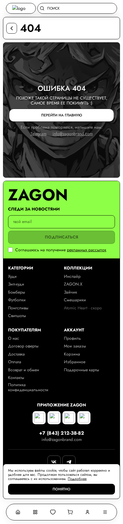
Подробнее (77, 479)
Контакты (16, 377)
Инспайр (72, 276)
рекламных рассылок (86, 249)
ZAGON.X (73, 284)
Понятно (61, 489)
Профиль (72, 338)
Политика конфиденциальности (28, 387)
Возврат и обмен (23, 369)
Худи (12, 276)
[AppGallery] (83, 417)
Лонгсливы (18, 308)
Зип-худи (16, 284)
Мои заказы (75, 346)
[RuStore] (69, 417)
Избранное (74, 361)
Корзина (72, 354)
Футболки (17, 299)
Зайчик (70, 292)
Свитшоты (17, 315)
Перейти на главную (61, 115)
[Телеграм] (69, 462)
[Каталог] (35, 512)
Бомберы (16, 292)
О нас (13, 338)
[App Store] (39, 417)
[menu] (105, 512)
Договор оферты (23, 346)
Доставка (16, 354)
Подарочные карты (81, 369)
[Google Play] (54, 417)
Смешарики (75, 299)
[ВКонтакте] (54, 462)
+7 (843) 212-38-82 (61, 433)
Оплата (14, 361)
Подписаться (61, 237)
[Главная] (18, 512)
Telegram (38, 133)
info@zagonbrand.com (73, 133)
